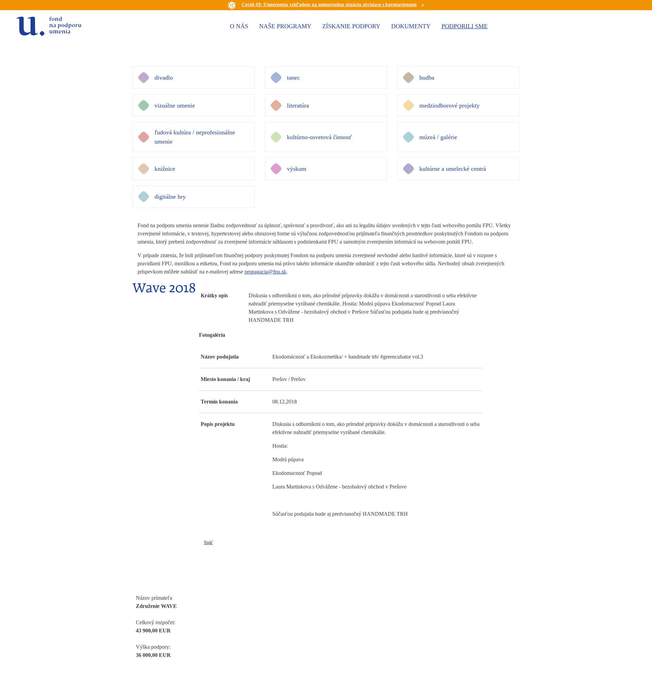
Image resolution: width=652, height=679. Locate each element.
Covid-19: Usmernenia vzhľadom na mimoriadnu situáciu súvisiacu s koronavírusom (329, 4)
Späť (208, 542)
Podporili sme (464, 26)
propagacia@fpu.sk (265, 272)
